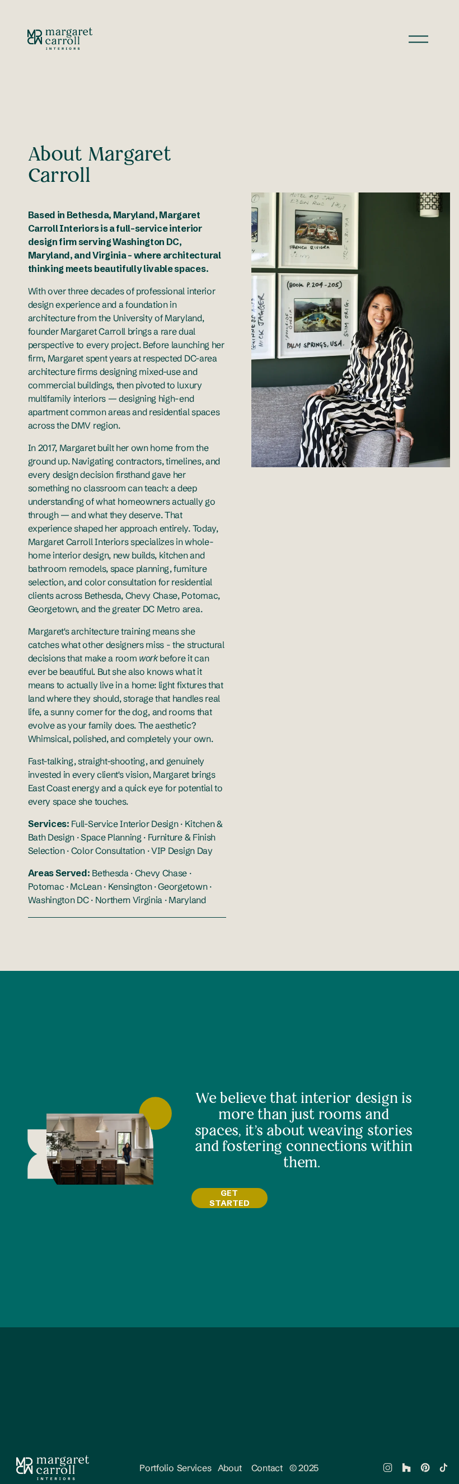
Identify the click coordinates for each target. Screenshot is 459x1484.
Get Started (229, 1198)
